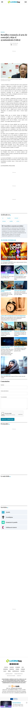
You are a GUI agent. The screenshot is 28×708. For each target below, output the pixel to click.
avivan (18, 221)
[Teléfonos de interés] (14, 527)
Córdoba (23, 669)
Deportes (12, 669)
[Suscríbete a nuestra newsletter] (14, 231)
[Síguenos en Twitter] (12, 664)
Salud (5, 671)
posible (11, 221)
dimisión (16, 218)
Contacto (19, 675)
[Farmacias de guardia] (14, 522)
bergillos (9, 218)
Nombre (2, 385)
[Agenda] (14, 512)
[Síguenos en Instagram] (14, 664)
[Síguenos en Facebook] (10, 664)
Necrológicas (15, 671)
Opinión (17, 669)
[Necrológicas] (14, 517)
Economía (17, 667)
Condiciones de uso (18, 673)
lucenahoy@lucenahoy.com (20, 692)
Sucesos (12, 667)
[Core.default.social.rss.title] (18, 664)
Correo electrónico (4, 391)
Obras (9, 671)
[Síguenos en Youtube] (16, 664)
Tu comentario (4, 397)
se (2, 218)
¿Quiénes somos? (9, 673)
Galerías (22, 671)
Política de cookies (11, 675)
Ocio (23, 667)
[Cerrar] (26, 702)
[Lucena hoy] (14, 662)
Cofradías (5, 669)
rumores (4, 221)
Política (3, 32)
